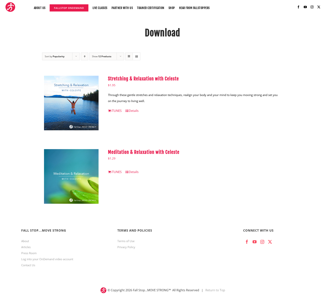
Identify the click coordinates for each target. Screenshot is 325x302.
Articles (26, 247)
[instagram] (312, 6)
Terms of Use (125, 241)
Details (134, 111)
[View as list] (136, 56)
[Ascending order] (84, 56)
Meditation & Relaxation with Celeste (143, 152)
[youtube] (305, 6)
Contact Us (28, 265)
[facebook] (298, 6)
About (25, 241)
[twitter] (318, 6)
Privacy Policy (126, 247)
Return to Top (215, 290)
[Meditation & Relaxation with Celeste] (71, 176)
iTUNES (116, 111)
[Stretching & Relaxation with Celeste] (71, 103)
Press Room (29, 253)
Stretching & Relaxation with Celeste (143, 79)
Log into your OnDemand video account (47, 259)
